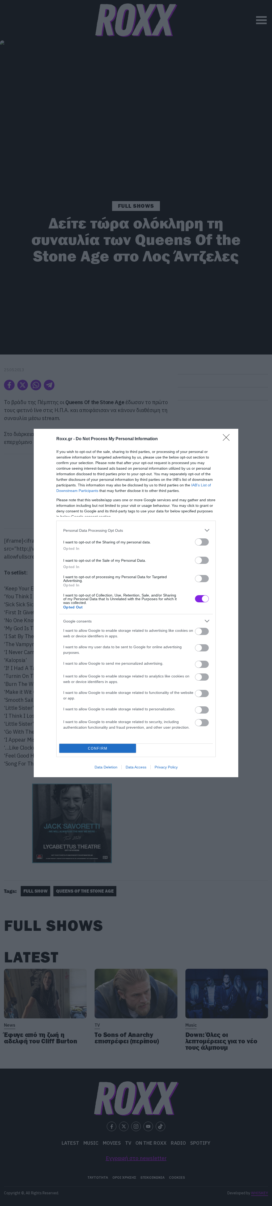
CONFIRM (98, 748)
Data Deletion (106, 767)
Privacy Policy (166, 767)
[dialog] (136, 603)
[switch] (202, 542)
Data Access (136, 767)
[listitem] (136, 530)
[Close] (228, 439)
